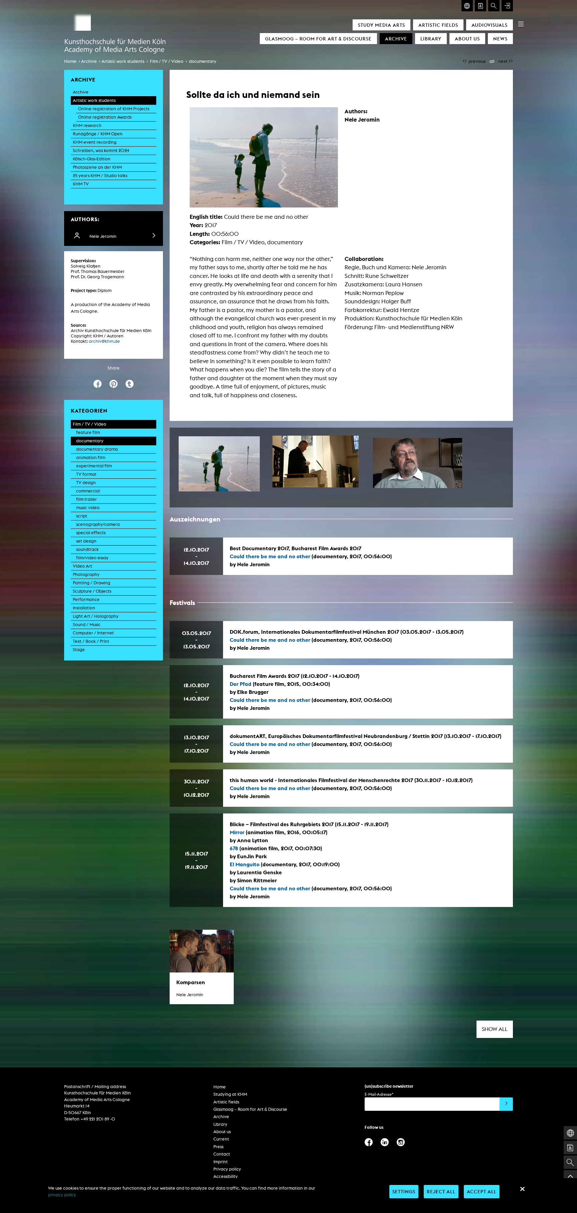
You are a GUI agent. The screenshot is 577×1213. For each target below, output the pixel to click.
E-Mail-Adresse (379, 1094)
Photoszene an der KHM (97, 167)
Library (430, 38)
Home (70, 61)
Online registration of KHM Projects (113, 108)
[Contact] (480, 5)
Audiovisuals (489, 25)
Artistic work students (123, 61)
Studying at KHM (230, 1094)
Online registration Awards (105, 117)
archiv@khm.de (104, 341)
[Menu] (521, 24)
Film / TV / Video (166, 61)
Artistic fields (438, 25)
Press (218, 1146)
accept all (482, 1191)
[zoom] (219, 463)
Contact (221, 1154)
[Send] (506, 1104)
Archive (396, 38)
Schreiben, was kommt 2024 (101, 150)
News (500, 38)
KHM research (87, 125)
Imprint (220, 1161)
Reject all (441, 1191)
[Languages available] (467, 5)
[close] (522, 1189)
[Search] (494, 5)
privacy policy (62, 1194)
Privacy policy (227, 1169)
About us (467, 38)
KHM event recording (95, 142)
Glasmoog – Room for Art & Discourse (318, 38)
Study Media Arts (381, 25)
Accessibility (225, 1176)
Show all (495, 1029)
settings (403, 1191)
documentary (202, 61)
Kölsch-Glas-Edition (92, 158)
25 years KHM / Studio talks (100, 175)
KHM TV (81, 183)
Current (221, 1139)
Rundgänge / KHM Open (98, 133)
